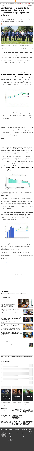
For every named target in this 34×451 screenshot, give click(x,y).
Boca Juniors (23, 3)
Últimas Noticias (10, 440)
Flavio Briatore (5, 3)
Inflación (17, 293)
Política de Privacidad (30, 433)
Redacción (17, 430)
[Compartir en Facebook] (23, 49)
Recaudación (7, 293)
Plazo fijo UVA (10, 3)
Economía (2, 5)
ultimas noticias (23, 293)
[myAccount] (32, 1)
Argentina (23, 430)
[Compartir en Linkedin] (27, 49)
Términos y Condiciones (30, 431)
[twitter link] (4, 434)
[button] (1, 1)
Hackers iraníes (14, 3)
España (10, 433)
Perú (23, 436)
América (10, 430)
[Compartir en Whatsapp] (21, 49)
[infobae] (17, 1)
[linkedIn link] (6, 436)
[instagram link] (6, 434)
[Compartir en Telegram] (30, 49)
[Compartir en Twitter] (25, 49)
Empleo (17, 432)
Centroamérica (10, 439)
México (10, 436)
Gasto (2, 293)
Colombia (10, 432)
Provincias (12, 293)
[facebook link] (2, 434)
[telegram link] (4, 436)
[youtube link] (2, 436)
